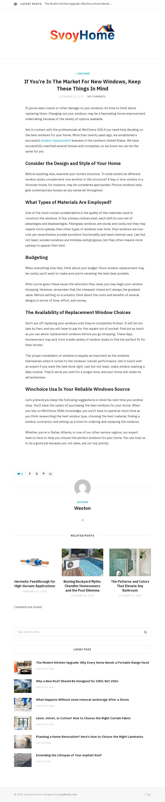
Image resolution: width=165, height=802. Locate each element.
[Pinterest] (12, 142)
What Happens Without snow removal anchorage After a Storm (82, 699)
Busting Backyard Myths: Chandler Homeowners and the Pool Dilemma (82, 585)
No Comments (96, 96)
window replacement (56, 140)
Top (148, 794)
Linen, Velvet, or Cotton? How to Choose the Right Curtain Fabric (83, 718)
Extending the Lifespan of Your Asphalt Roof (69, 755)
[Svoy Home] (82, 33)
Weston (82, 508)
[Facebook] (12, 121)
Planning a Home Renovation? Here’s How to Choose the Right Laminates (89, 737)
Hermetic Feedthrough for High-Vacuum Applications (34, 583)
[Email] (12, 152)
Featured (84, 73)
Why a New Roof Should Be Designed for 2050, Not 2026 (77, 3)
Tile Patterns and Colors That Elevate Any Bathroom (130, 585)
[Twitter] (12, 132)
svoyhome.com (68, 794)
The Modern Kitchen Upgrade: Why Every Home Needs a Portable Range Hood (92, 662)
